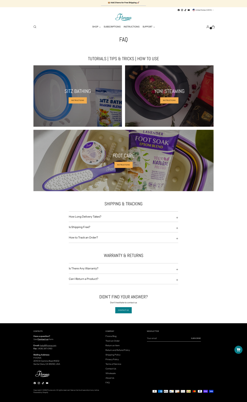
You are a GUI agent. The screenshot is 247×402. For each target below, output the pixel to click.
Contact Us (110, 368)
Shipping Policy (112, 354)
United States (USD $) (204, 10)
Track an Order (112, 340)
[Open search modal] (34, 26)
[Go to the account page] (206, 26)
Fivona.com (51, 390)
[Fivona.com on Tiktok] (185, 10)
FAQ (107, 382)
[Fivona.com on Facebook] (179, 10)
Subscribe (196, 338)
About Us (109, 378)
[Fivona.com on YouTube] (189, 10)
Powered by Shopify (40, 392)
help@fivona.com (48, 345)
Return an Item (112, 345)
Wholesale (110, 373)
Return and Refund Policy (117, 350)
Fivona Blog (111, 336)
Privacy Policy (112, 359)
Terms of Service (113, 364)
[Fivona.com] (123, 17)
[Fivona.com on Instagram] (182, 10)
